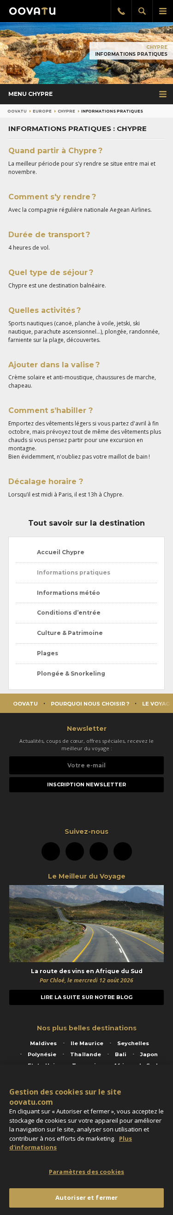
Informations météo (68, 592)
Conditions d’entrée (68, 612)
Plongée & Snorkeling (70, 673)
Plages (47, 653)
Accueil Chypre (60, 552)
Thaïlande (85, 1054)
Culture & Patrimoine (69, 632)
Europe (42, 111)
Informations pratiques (73, 572)
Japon (149, 1054)
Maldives (43, 1043)
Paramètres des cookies (86, 1171)
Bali (120, 1054)
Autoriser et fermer (86, 1197)
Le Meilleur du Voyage (86, 876)
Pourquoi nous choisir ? (90, 703)
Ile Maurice (87, 1043)
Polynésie (42, 1054)
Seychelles (133, 1043)
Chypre (156, 47)
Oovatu (17, 111)
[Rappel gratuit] (121, 11)
